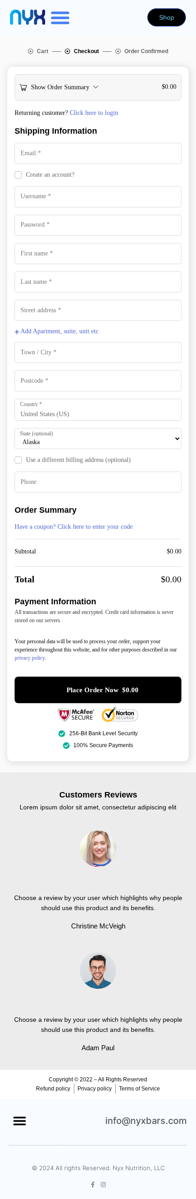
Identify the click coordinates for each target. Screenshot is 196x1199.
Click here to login (94, 112)
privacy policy (30, 658)
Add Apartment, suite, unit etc (58, 331)
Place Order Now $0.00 (103, 690)
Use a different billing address (78, 459)
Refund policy (53, 1088)
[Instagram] (103, 1185)
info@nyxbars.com (146, 1120)
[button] (60, 17)
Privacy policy (94, 1088)
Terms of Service (139, 1088)
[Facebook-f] (93, 1185)
